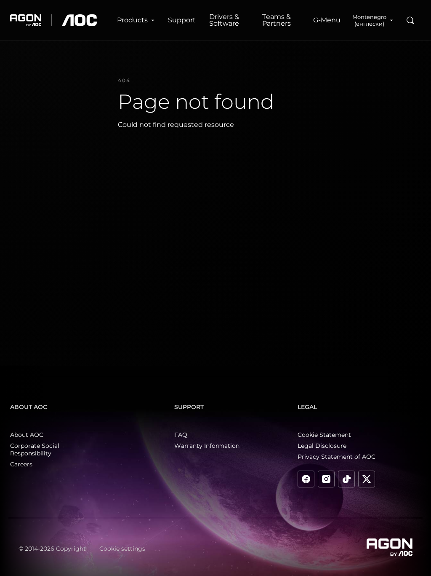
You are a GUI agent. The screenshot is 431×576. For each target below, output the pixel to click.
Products (132, 20)
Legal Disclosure (322, 445)
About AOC (26, 435)
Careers (21, 464)
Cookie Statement (324, 435)
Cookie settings (122, 548)
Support (182, 20)
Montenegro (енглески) (369, 20)
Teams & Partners (276, 20)
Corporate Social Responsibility (34, 449)
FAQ (180, 435)
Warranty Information (206, 445)
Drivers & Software (224, 20)
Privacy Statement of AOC (336, 456)
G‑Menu (327, 20)
